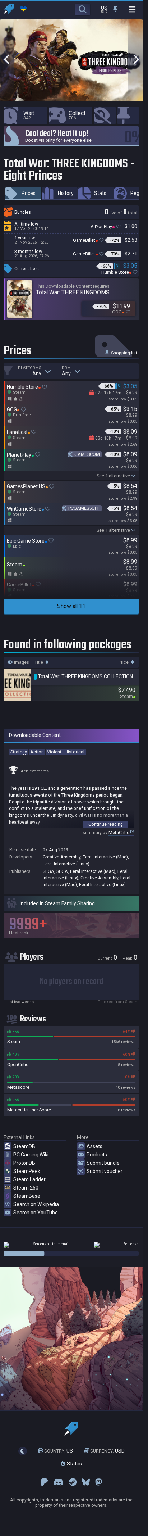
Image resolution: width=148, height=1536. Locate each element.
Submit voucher (104, 1171)
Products (97, 1154)
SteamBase (26, 1196)
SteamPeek (26, 1171)
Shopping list (123, 352)
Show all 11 (71, 606)
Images (21, 662)
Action (37, 752)
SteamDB (24, 1146)
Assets (94, 1146)
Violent (54, 752)
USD (107, 1451)
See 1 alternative (113, 476)
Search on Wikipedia (36, 1204)
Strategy (18, 752)
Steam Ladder (29, 1179)
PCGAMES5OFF (84, 508)
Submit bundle (103, 1163)
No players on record (71, 981)
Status (74, 1464)
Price (124, 662)
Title (39, 662)
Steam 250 (25, 1188)
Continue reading (105, 824)
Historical (74, 752)
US (58, 1451)
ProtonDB (24, 1163)
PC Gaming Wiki (30, 1154)
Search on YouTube (35, 1212)
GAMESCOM (87, 454)
